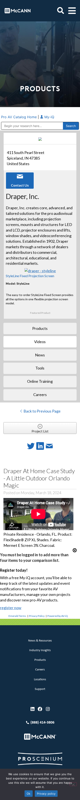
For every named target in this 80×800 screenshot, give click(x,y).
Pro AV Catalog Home (19, 117)
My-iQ (48, 117)
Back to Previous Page (42, 411)
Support (40, 689)
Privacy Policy (37, 616)
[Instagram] (47, 709)
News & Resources (40, 640)
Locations (40, 679)
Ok (29, 793)
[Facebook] (40, 709)
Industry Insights (40, 650)
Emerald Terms (17, 616)
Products (40, 660)
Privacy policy (46, 793)
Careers (40, 669)
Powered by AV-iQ (57, 616)
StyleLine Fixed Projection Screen (30, 276)
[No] (73, 784)
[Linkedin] (32, 709)
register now (10, 607)
